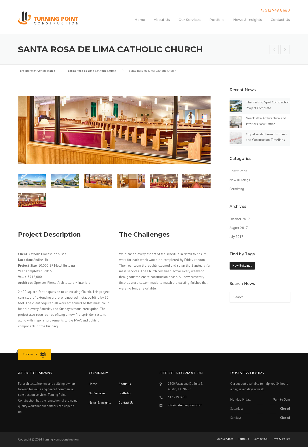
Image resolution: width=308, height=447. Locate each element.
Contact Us (280, 20)
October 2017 (240, 219)
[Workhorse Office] (274, 50)
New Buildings (240, 180)
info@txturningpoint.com (185, 405)
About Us (162, 20)
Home (140, 20)
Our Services (190, 20)
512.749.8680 (277, 10)
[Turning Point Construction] (48, 18)
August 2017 (239, 228)
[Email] (43, 354)
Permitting (237, 189)
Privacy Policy (281, 438)
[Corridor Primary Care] (285, 50)
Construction (238, 171)
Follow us (30, 354)
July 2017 (236, 236)
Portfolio (217, 20)
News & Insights (247, 20)
